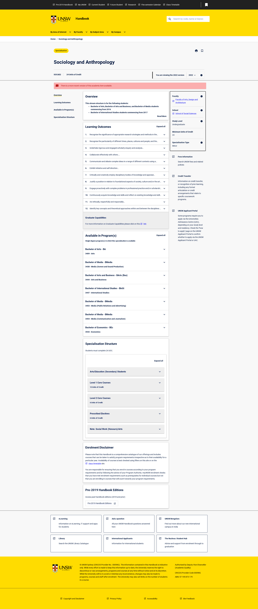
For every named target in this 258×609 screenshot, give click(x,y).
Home (53, 39)
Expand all (161, 126)
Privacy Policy (115, 599)
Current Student (98, 5)
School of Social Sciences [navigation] (185, 113)
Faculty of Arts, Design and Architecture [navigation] (186, 101)
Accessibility (152, 599)
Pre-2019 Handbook (64, 5)
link (145, 224)
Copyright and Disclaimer (73, 599)
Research (132, 5)
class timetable (95, 464)
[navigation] (101, 503)
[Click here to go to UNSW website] (60, 20)
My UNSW (82, 5)
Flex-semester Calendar (151, 5)
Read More (161, 116)
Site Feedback (189, 599)
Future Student (116, 5)
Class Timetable (172, 5)
